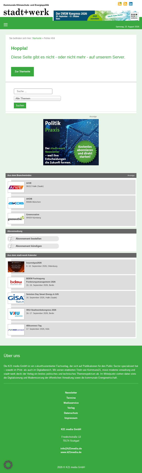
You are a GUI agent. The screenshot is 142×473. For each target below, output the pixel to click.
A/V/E (28, 183)
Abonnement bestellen (28, 238)
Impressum (71, 418)
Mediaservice (71, 402)
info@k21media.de (71, 448)
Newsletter (71, 392)
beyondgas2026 (34, 263)
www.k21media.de (71, 452)
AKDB (29, 199)
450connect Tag (34, 326)
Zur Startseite (22, 71)
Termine (71, 397)
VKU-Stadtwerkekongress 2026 (41, 310)
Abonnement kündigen (29, 246)
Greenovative (32, 214)
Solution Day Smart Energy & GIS (42, 294)
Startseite (37, 38)
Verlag (71, 407)
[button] (8, 465)
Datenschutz (71, 413)
